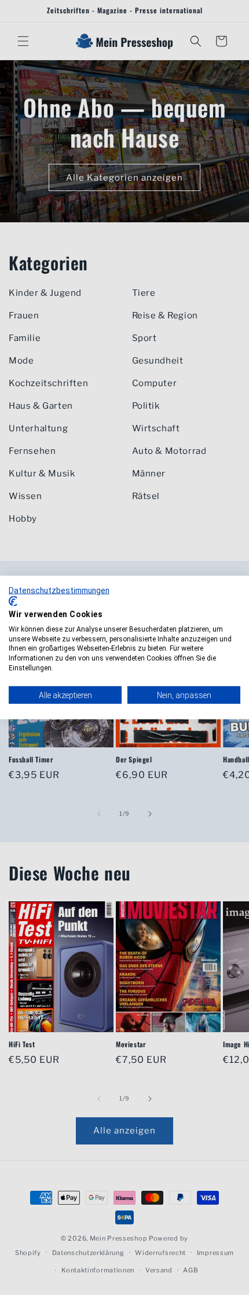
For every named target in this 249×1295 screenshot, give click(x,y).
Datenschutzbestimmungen (59, 590)
